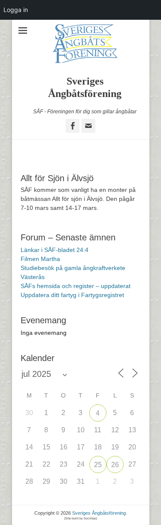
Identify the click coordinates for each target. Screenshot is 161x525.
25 (98, 464)
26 (115, 464)
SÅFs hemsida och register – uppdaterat (76, 285)
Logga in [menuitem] (15, 9)
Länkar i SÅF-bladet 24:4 (54, 249)
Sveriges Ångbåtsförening (99, 513)
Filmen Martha (40, 258)
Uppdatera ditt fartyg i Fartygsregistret (72, 294)
